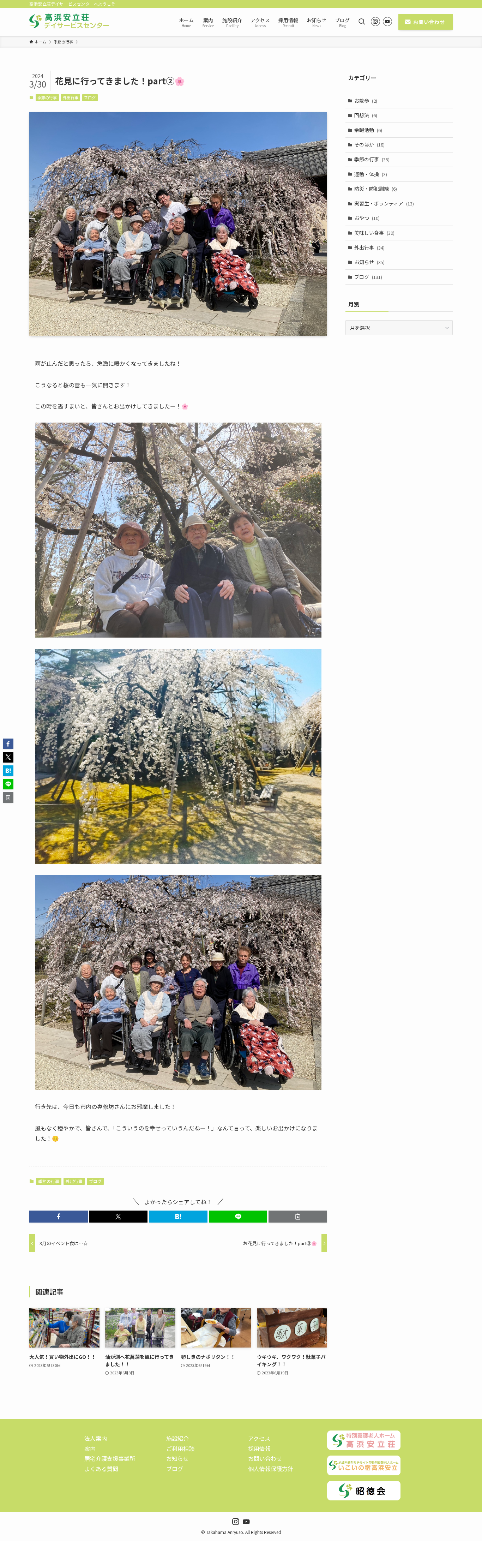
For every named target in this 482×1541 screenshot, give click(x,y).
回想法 (365, 115)
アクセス (259, 1438)
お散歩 (365, 100)
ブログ (90, 97)
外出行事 (70, 97)
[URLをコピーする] (298, 1217)
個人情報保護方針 (270, 1468)
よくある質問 (101, 1468)
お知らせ (369, 261)
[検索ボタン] (361, 22)
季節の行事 (47, 97)
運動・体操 (370, 174)
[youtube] (387, 21)
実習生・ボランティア (384, 203)
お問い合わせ (265, 1458)
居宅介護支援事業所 (109, 1458)
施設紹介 (177, 1438)
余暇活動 (368, 129)
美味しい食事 (374, 232)
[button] (58, 1217)
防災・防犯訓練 (375, 188)
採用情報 (259, 1448)
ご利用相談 (180, 1448)
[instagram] (375, 21)
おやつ (367, 217)
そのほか (369, 144)
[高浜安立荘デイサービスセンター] (69, 21)
